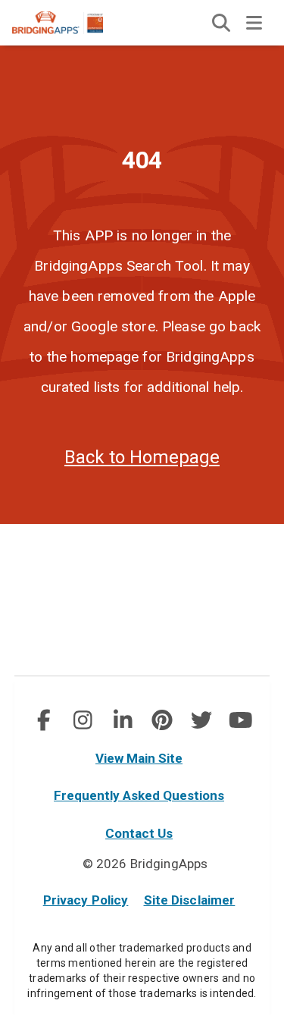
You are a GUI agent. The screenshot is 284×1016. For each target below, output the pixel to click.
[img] (221, 23)
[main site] (69, 22)
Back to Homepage (142, 457)
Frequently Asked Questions (139, 795)
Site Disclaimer (190, 900)
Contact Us (139, 833)
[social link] (43, 720)
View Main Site (139, 758)
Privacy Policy (86, 900)
